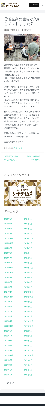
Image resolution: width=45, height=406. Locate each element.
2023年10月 (28, 297)
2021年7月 (8, 365)
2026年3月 (28, 229)
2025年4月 (8, 258)
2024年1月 (8, 292)
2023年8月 (28, 302)
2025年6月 (8, 253)
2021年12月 (28, 350)
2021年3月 (8, 375)
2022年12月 (28, 321)
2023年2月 (28, 316)
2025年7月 (28, 248)
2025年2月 (8, 263)
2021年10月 (28, 355)
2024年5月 (8, 282)
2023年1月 (8, 321)
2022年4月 (28, 341)
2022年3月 (8, 346)
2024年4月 (28, 282)
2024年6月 (28, 277)
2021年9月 (8, 360)
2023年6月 (28, 307)
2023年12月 (28, 292)
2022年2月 (28, 346)
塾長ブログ (18, 148)
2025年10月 (9, 243)
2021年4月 (28, 370)
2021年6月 (28, 365)
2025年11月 (28, 238)
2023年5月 (8, 311)
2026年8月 (8, 219)
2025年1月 (28, 263)
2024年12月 (9, 268)
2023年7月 (8, 307)
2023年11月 (9, 297)
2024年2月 (28, 287)
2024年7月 (8, 277)
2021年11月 (9, 355)
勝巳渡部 (27, 30)
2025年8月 (8, 248)
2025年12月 (9, 238)
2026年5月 (28, 224)
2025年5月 (28, 253)
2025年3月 (28, 258)
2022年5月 (8, 341)
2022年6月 (28, 336)
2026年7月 (28, 219)
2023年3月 (8, 316)
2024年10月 (9, 272)
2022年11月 (9, 326)
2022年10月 (28, 326)
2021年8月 (28, 360)
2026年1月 (28, 233)
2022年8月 (28, 331)
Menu (35, 5)
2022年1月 (8, 350)
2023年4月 (28, 311)
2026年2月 (8, 233)
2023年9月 (8, 302)
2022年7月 (8, 336)
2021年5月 (8, 370)
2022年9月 (8, 331)
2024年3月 (8, 287)
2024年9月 (28, 272)
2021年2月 (28, 375)
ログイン (9, 382)
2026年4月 (8, 229)
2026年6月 (8, 224)
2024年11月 (28, 268)
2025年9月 (28, 243)
